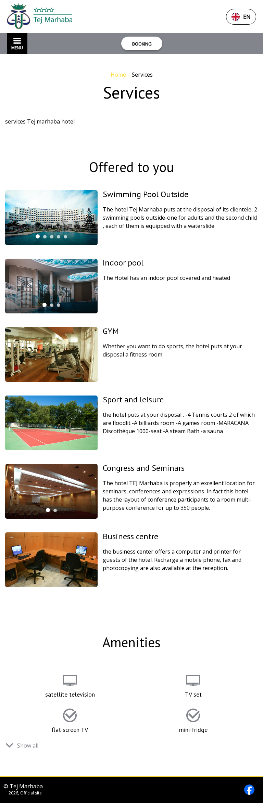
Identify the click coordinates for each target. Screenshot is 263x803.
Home (119, 74)
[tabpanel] (51, 217)
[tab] (38, 236)
